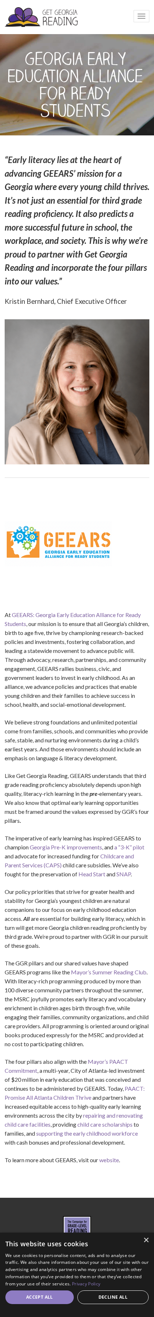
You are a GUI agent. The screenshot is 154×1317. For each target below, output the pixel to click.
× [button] (146, 1240)
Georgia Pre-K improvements (66, 847)
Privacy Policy (86, 1284)
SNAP (123, 874)
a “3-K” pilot (129, 847)
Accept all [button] (39, 1297)
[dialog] (77, 1275)
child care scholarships (105, 1124)
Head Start (91, 874)
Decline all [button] (112, 1297)
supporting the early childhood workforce (87, 1133)
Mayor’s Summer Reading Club (108, 972)
